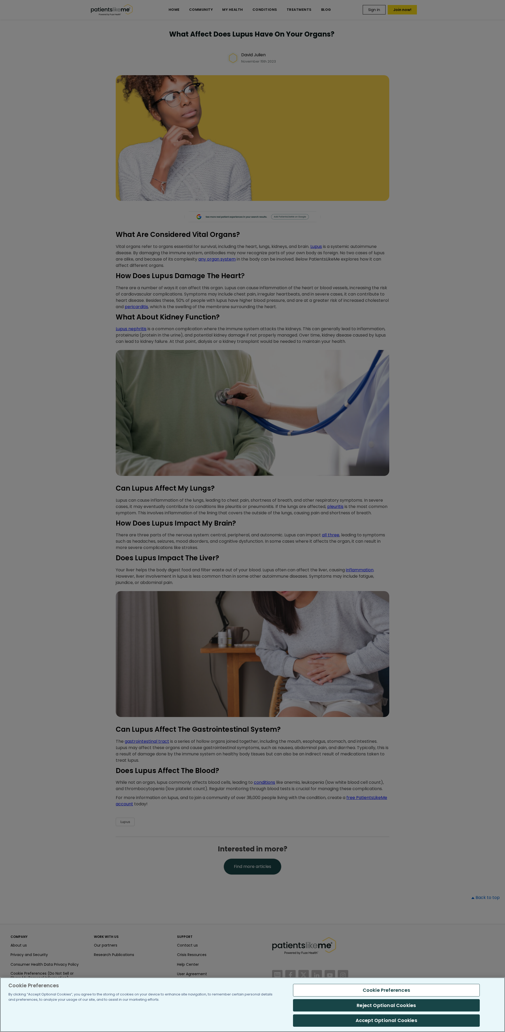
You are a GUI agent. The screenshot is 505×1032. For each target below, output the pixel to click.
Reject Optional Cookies (386, 1005)
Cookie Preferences (386, 990)
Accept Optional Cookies (386, 1020)
